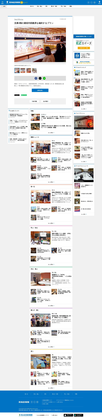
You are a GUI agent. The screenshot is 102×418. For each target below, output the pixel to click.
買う (47, 6)
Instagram (94, 2)
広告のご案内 (45, 403)
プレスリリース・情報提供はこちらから (65, 400)
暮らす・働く (54, 6)
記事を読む (40, 90)
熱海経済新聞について (47, 400)
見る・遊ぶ (39, 6)
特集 (71, 6)
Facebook (88, 2)
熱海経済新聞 (13, 2)
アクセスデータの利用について (49, 402)
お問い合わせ (60, 402)
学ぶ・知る (63, 6)
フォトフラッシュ (18, 19)
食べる (32, 6)
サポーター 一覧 (84, 48)
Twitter (91, 2)
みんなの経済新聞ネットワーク (25, 415)
